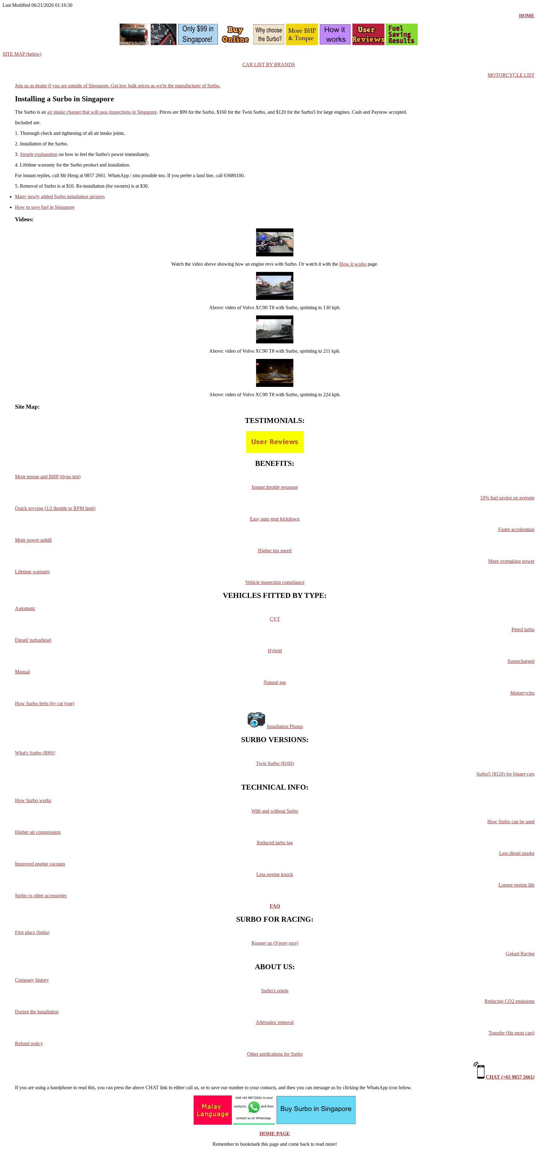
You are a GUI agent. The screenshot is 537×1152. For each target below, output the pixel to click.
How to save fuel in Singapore (45, 207)
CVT (275, 619)
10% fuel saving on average (507, 497)
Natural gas (275, 682)
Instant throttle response (275, 487)
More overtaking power (511, 561)
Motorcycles (522, 692)
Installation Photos (285, 726)
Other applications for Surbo (275, 1054)
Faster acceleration (516, 529)
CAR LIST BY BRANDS (268, 64)
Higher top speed (274, 550)
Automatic (25, 608)
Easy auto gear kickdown (275, 518)
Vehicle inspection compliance (275, 582)
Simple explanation (38, 154)
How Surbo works (33, 800)
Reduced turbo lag (275, 842)
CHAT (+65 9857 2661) (510, 1077)
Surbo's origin (274, 990)
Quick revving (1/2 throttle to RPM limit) (55, 508)
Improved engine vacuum (40, 863)
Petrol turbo (523, 629)
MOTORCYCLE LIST (511, 75)
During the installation (36, 1011)
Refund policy (29, 1043)
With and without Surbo (274, 811)
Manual (22, 671)
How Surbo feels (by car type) (44, 703)
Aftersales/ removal (275, 1022)
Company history (32, 980)
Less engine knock (274, 874)
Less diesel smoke (517, 853)
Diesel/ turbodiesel (33, 640)
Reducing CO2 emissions (509, 1001)
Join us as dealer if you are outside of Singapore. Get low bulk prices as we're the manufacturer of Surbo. (117, 85)
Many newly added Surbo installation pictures (60, 196)
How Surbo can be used (511, 821)
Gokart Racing (520, 953)
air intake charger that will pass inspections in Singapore (102, 112)
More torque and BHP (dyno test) (47, 476)
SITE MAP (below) (21, 54)
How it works (352, 264)
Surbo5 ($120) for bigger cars (505, 774)
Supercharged (521, 661)
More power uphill (33, 540)
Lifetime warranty (32, 571)
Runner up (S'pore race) (274, 943)
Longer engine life (516, 885)
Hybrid (275, 650)
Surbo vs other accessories (41, 895)
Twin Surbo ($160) (275, 763)
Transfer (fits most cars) (512, 1032)
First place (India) (32, 932)
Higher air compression (38, 832)
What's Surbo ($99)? (35, 752)
